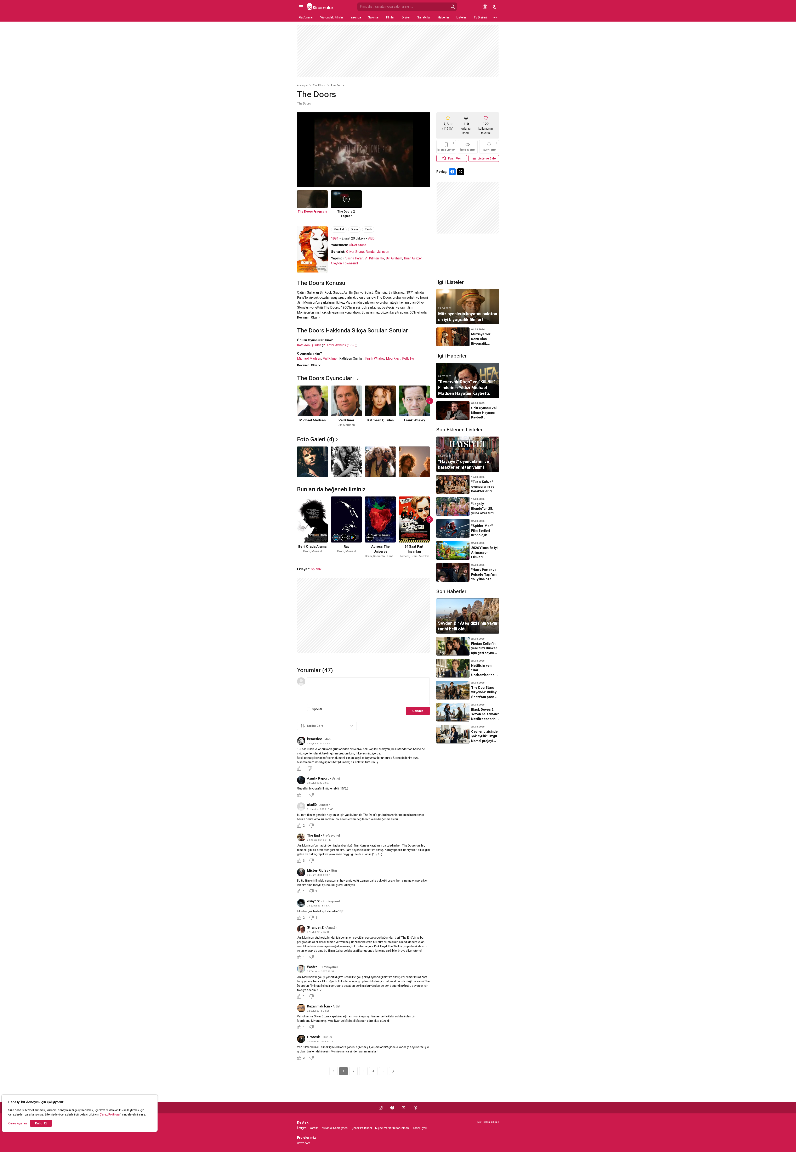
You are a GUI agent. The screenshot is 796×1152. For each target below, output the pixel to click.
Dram (354, 229)
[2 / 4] (346, 461)
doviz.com (303, 1143)
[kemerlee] (301, 741)
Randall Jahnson (377, 252)
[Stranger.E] (301, 929)
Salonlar (373, 17)
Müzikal (339, 229)
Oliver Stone (357, 245)
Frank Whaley (374, 358)
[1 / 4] (312, 461)
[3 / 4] (380, 461)
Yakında (356, 17)
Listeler (461, 17)
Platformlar (306, 17)
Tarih (368, 229)
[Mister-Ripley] (301, 872)
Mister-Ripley (317, 870)
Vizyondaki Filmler (331, 17)
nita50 (312, 805)
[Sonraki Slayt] (429, 401)
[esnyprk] (301, 903)
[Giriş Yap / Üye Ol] (485, 6)
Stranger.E (315, 927)
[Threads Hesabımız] (415, 1107)
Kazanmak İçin (318, 1006)
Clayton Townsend (344, 263)
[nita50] (301, 806)
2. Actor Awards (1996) (339, 345)
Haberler (443, 17)
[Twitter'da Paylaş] (460, 171)
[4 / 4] (414, 461)
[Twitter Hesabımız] (404, 1107)
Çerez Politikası (110, 1114)
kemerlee (314, 739)
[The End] (301, 837)
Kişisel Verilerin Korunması (392, 1128)
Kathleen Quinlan (309, 345)
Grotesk (313, 1037)
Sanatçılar (424, 17)
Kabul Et (41, 1123)
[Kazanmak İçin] (301, 1008)
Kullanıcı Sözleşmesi (335, 1128)
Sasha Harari (354, 258)
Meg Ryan (393, 358)
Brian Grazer (413, 258)
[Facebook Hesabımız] (392, 1107)
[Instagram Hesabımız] (380, 1107)
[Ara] (453, 6)
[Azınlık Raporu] (301, 780)
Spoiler (317, 709)
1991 (335, 238)
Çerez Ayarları (17, 1123)
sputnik (316, 569)
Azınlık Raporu (318, 778)
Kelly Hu (408, 358)
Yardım (313, 1128)
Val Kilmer (330, 358)
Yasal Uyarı (420, 1128)
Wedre (312, 967)
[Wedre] (301, 969)
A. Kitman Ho (374, 258)
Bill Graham (394, 258)
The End (313, 835)
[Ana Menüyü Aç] (301, 6)
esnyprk (313, 901)
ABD (371, 238)
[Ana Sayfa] (320, 6)
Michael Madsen (309, 358)
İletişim (301, 1128)
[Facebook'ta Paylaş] (452, 171)
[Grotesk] (301, 1039)
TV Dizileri (480, 17)
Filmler (390, 17)
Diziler (406, 17)
